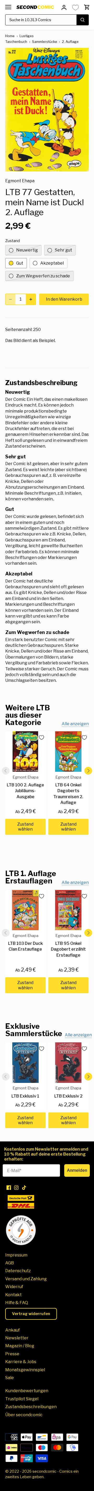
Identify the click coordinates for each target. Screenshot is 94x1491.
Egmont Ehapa (19, 180)
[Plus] (31, 299)
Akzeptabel (52, 263)
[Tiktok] (24, 1187)
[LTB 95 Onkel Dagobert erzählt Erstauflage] (68, 910)
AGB (9, 1262)
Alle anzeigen (75, 723)
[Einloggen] (64, 7)
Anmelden (77, 1170)
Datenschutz (18, 1270)
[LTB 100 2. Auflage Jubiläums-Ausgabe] (25, 751)
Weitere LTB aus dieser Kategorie (27, 715)
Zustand (12, 241)
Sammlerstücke (44, 41)
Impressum (16, 1255)
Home (10, 36)
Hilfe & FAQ (16, 1302)
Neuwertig (27, 250)
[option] (47, 110)
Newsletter (16, 1337)
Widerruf (14, 1286)
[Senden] (83, 20)
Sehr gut (63, 250)
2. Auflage (70, 41)
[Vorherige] (5, 770)
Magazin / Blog (19, 1345)
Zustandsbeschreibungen (31, 1406)
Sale (9, 1377)
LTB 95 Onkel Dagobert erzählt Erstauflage (68, 945)
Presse (12, 1353)
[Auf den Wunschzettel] (39, 737)
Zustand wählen (25, 827)
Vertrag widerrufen (31, 1313)
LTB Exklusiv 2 (68, 1092)
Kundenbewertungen (26, 1390)
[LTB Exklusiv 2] (68, 1062)
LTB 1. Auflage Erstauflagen (30, 877)
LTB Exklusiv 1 (25, 1092)
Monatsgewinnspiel (25, 1369)
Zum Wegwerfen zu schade (43, 275)
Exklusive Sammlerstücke (33, 1030)
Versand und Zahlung (26, 1278)
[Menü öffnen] (8, 7)
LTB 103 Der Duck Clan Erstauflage (25, 942)
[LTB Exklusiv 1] (25, 1062)
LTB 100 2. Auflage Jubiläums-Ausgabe (25, 787)
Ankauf (12, 1330)
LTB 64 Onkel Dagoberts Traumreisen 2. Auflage (68, 790)
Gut (19, 263)
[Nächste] (88, 770)
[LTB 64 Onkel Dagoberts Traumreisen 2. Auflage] (68, 751)
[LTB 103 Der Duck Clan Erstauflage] (25, 910)
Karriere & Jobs (20, 1361)
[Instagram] (16, 1187)
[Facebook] (9, 1187)
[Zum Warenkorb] (87, 7)
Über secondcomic (24, 1414)
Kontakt (13, 1294)
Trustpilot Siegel (21, 1398)
